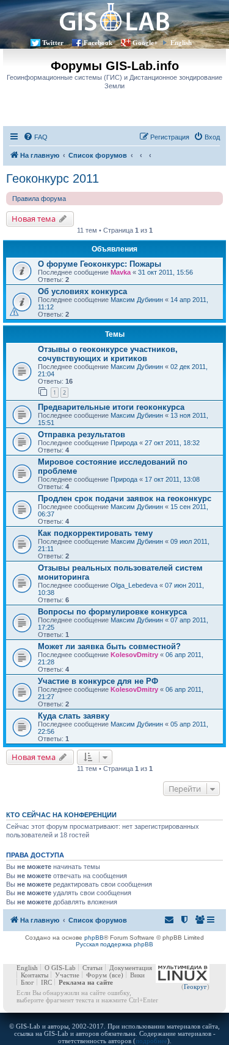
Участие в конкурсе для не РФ (98, 681)
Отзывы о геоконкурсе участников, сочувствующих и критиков (108, 354)
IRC (46, 982)
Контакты (34, 975)
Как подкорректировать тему (95, 533)
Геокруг (195, 986)
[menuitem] (35, 137)
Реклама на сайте (86, 982)
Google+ (145, 42)
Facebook (98, 42)
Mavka (121, 272)
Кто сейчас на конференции (61, 814)
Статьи (92, 967)
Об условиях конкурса (82, 291)
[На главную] (114, 16)
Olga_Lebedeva (134, 585)
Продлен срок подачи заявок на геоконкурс (124, 498)
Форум (96, 975)
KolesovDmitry (134, 654)
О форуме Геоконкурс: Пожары (99, 264)
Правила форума (39, 198)
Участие (67, 975)
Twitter (53, 42)
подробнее (151, 1040)
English (181, 42)
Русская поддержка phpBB (114, 944)
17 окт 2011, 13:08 (172, 479)
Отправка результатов (81, 434)
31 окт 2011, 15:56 (165, 272)
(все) (116, 975)
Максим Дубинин (137, 299)
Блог (27, 982)
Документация (130, 967)
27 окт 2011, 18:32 (172, 442)
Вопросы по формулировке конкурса (112, 611)
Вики (137, 975)
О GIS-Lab (60, 967)
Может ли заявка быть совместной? (109, 646)
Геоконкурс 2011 (52, 178)
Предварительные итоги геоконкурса (111, 407)
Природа (124, 442)
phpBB (94, 937)
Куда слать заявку (73, 715)
